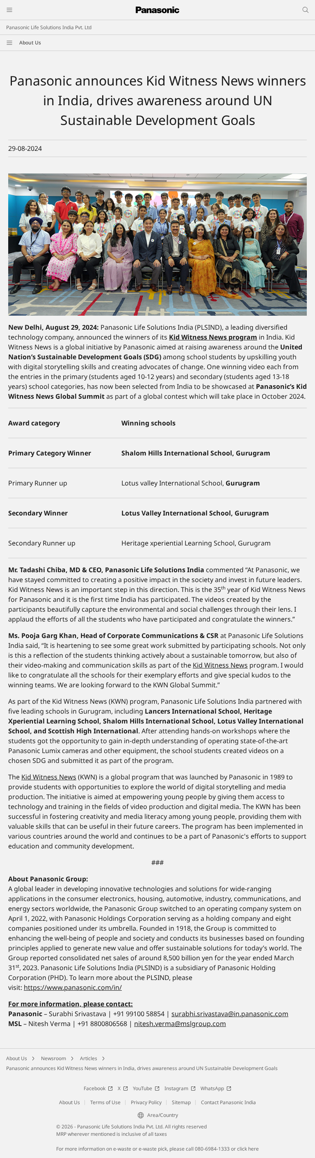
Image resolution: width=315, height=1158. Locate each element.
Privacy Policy (146, 1102)
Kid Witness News (220, 665)
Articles (88, 1058)
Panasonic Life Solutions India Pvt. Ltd (48, 27)
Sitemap (181, 1102)
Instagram (176, 1088)
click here (248, 1148)
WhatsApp (212, 1088)
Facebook (94, 1088)
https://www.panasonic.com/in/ (73, 987)
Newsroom (53, 1058)
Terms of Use (105, 1102)
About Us (30, 42)
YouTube (142, 1088)
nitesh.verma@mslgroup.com (180, 1023)
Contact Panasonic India (228, 1102)
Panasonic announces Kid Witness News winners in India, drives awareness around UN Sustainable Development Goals (142, 1068)
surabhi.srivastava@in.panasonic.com (229, 1013)
